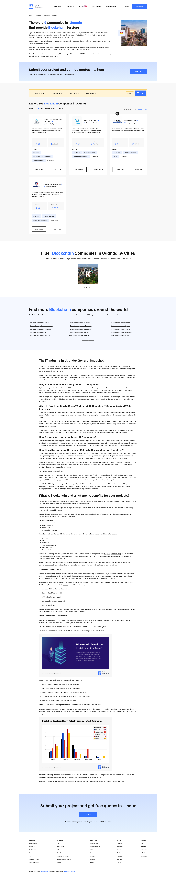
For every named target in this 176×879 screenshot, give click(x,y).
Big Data (56, 558)
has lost (47, 475)
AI (52, 558)
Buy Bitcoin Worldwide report (51, 510)
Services (69, 6)
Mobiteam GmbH (69, 871)
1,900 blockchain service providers (64, 562)
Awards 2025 (96, 6)
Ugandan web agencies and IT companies (90, 441)
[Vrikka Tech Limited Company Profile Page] (77, 121)
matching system (68, 781)
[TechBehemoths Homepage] (36, 6)
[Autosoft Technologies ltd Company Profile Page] (37, 185)
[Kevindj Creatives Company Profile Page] (117, 121)
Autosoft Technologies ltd (53, 184)
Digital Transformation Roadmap (62, 486)
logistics (107, 554)
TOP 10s (82, 6)
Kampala (49, 124)
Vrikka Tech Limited (91, 120)
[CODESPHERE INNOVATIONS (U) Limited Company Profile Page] (37, 121)
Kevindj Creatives (131, 120)
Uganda (54, 124)
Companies (57, 6)
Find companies (110, 6)
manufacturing (116, 554)
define (65, 585)
